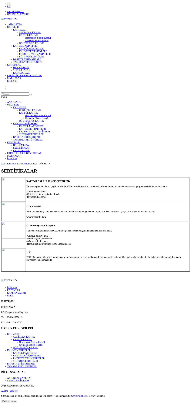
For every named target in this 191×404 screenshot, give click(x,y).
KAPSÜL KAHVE (28, 35)
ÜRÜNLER (13, 27)
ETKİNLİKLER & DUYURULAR (24, 75)
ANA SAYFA (14, 24)
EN (8, 6)
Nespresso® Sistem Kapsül (38, 38)
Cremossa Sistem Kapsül (36, 40)
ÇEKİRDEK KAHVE (30, 32)
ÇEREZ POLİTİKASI (18, 380)
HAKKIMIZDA (21, 67)
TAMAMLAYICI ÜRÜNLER (28, 62)
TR (8, 3)
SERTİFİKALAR (21, 70)
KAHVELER (19, 29)
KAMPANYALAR (16, 293)
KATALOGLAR (21, 73)
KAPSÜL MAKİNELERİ (31, 48)
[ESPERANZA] (9, 19)
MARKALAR (14, 78)
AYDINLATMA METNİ (19, 378)
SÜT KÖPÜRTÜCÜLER (31, 56)
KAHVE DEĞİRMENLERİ (33, 51)
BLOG (10, 295)
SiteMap (14, 390)
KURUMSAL (14, 64)
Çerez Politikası (78, 396)
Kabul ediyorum (9, 401)
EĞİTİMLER (13, 290)
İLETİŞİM (12, 81)
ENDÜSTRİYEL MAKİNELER (35, 54)
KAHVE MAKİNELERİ (25, 46)
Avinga (4, 390)
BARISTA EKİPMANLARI (27, 59)
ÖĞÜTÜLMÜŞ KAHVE (31, 43)
